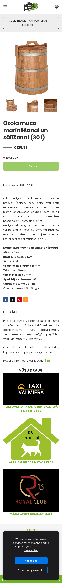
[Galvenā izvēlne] (5, 6)
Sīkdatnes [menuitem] (31, 530)
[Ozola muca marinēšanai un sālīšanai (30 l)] (11, 105)
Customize (31, 550)
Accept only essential (31, 570)
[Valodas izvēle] (56, 6)
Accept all (31, 560)
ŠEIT (48, 361)
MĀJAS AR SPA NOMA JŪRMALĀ (31, 514)
